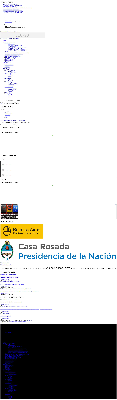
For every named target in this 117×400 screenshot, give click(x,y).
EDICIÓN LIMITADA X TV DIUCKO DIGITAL (18, 49)
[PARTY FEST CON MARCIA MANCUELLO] (10, 281)
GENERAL (7, 67)
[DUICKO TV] (10, 31)
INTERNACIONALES (12, 83)
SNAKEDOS (10, 90)
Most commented (8, 113)
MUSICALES (8, 81)
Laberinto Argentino (5, 316)
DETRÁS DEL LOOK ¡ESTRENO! (10, 4)
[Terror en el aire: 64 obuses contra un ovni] (9, 299)
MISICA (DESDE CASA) (10, 58)
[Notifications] (3, 23)
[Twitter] (3, 15)
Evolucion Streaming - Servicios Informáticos (17, 321)
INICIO (4, 40)
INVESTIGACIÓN (9, 87)
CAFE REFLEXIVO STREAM (9, 6)
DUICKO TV (29, 320)
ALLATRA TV (8, 93)
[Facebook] (3, 14)
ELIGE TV (10, 79)
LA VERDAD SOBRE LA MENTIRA (13, 56)
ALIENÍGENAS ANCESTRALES (15, 45)
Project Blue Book (8, 60)
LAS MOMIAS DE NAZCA (11, 57)
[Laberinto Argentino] (5, 313)
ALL (1, 120)
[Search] (3, 99)
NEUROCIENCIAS (12, 72)
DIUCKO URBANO (9, 59)
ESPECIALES (8, 78)
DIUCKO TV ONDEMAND (9, 41)
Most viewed (7, 115)
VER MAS (7, 43)
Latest (6, 112)
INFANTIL (7, 92)
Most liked (7, 116)
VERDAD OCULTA (12, 88)
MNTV (6, 51)
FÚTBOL (7, 66)
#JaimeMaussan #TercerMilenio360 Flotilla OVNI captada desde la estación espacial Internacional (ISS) (26, 309)
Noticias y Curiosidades (12, 46)
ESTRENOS (7, 61)
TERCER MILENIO (12, 89)
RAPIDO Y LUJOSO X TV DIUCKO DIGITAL (17, 50)
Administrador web (5, 279)
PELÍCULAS (8, 73)
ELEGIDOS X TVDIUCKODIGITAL (15, 48)
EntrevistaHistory (11, 44)
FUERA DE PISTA (9, 63)
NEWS (9, 96)
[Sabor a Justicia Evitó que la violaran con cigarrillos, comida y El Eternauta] (15, 288)
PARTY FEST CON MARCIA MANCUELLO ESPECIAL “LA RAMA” (17, 7)
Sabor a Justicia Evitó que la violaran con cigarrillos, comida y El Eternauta (19, 291)
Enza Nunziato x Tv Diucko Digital (12, 55)
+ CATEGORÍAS (6, 69)
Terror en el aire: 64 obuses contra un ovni (11, 302)
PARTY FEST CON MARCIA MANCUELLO (12, 5)
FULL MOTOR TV (9, 65)
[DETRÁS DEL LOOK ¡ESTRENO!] (8, 274)
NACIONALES (11, 84)
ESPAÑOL (10, 74)
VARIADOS (10, 91)
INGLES (9, 76)
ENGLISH (10, 94)
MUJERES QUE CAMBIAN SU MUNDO (14, 54)
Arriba (1, 322)
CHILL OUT (10, 82)
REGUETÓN (10, 85)
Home (1, 103)
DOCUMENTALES (7, 68)
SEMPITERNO (11, 71)
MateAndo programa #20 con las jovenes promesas (13, 11)
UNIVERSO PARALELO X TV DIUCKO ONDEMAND (17, 52)
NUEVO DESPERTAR (10, 70)
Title (6, 117)
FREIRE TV (10, 80)
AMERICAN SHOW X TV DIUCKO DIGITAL (17, 47)
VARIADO (10, 77)
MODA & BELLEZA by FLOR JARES (11, 9)
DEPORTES (5, 62)
